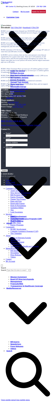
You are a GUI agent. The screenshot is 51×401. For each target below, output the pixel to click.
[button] (15, 400)
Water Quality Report (14, 184)
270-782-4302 (17, 107)
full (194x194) (16, 28)
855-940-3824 (13, 102)
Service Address (12, 143)
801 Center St (11, 6)
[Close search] (2, 265)
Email (8, 138)
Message (9, 147)
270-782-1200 (41, 6)
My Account (25, 11)
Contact (16, 11)
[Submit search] (30, 270)
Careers (8, 180)
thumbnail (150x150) (31, 28)
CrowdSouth (11, 176)
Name (8, 133)
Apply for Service (38, 11)
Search (3, 270)
